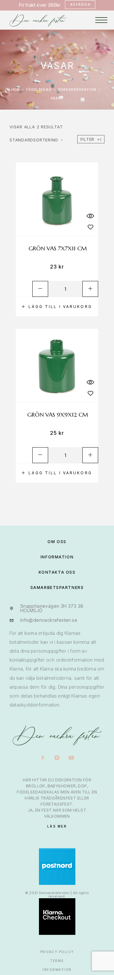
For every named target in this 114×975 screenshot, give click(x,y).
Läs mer (57, 826)
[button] (57, 306)
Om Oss (57, 541)
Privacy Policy (57, 952)
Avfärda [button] (80, 4)
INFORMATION (57, 557)
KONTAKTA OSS (57, 572)
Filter (87, 139)
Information (57, 969)
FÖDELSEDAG (39, 89)
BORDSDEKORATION (77, 89)
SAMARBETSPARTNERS (57, 587)
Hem (15, 89)
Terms (57, 961)
